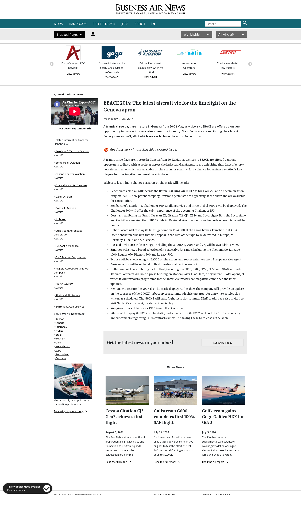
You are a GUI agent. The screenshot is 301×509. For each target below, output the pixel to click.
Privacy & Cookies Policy (216, 494)
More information (16, 490)
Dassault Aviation (65, 208)
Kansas (59, 319)
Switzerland (62, 354)
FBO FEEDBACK (104, 24)
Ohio (58, 342)
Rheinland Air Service (67, 295)
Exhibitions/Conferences (69, 306)
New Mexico (62, 346)
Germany (60, 358)
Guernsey (61, 326)
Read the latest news (70, 94)
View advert (73, 73)
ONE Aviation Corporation (70, 257)
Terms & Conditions (164, 494)
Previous (51, 63)
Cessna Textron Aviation (70, 174)
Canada (59, 322)
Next (250, 63)
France (59, 330)
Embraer (60, 219)
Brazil (58, 334)
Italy (58, 350)
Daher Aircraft (63, 196)
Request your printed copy (68, 411)
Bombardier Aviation (67, 162)
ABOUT (139, 24)
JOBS (124, 24)
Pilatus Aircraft (64, 284)
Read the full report (117, 461)
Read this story (121, 149)
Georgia (60, 338)
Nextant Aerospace (67, 246)
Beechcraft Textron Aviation (72, 151)
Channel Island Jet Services (71, 185)
